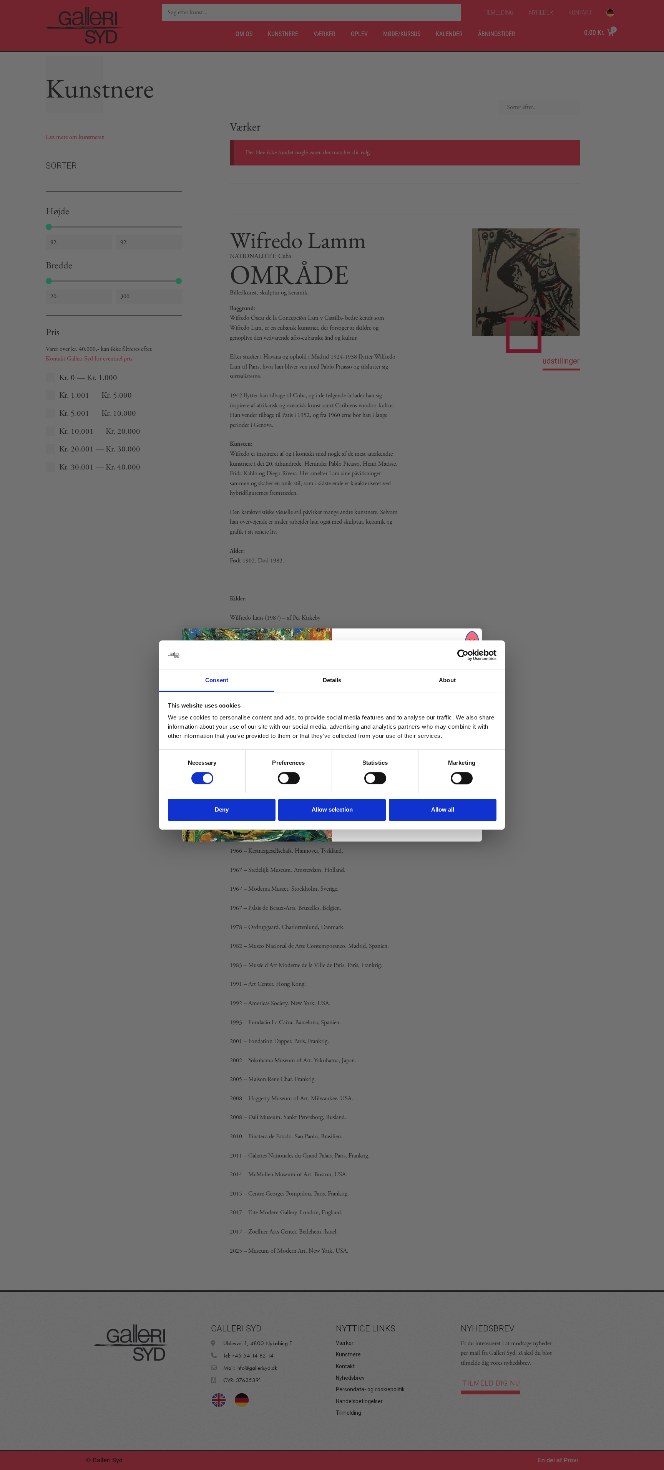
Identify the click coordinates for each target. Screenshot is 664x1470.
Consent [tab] (216, 680)
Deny (222, 809)
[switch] (289, 778)
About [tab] (447, 680)
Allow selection (332, 809)
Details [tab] (332, 680)
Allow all (442, 809)
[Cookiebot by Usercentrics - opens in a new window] (462, 655)
